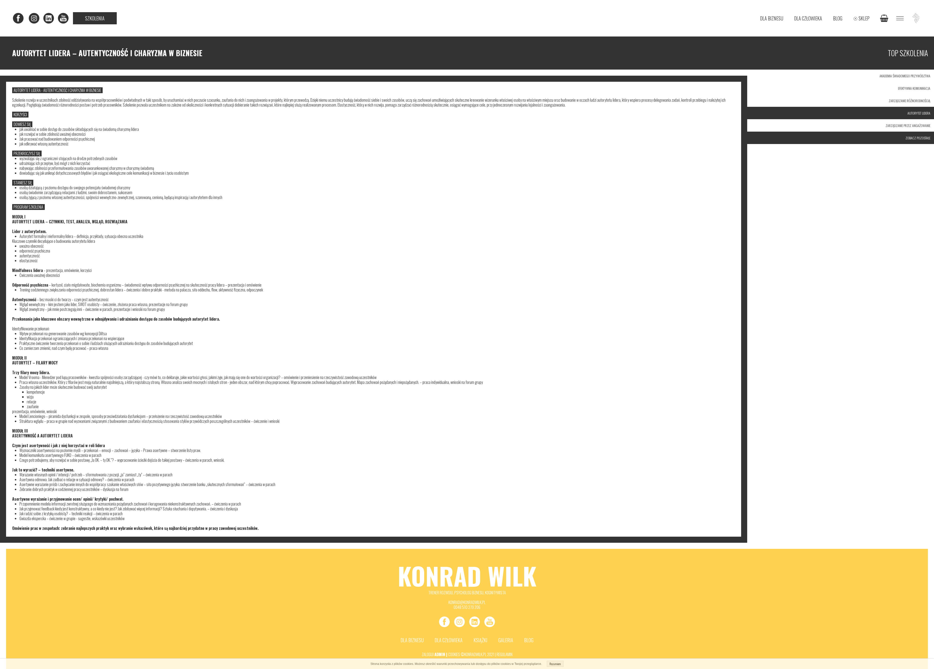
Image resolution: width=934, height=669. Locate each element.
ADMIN (439, 654)
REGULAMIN (504, 654)
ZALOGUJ (428, 654)
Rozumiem (555, 664)
